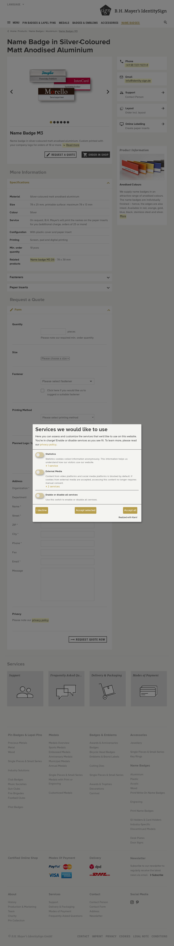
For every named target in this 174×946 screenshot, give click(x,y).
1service (52, 466)
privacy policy (48, 444)
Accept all (130, 510)
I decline (42, 510)
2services (53, 486)
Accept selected (85, 510)
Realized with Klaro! (128, 517)
